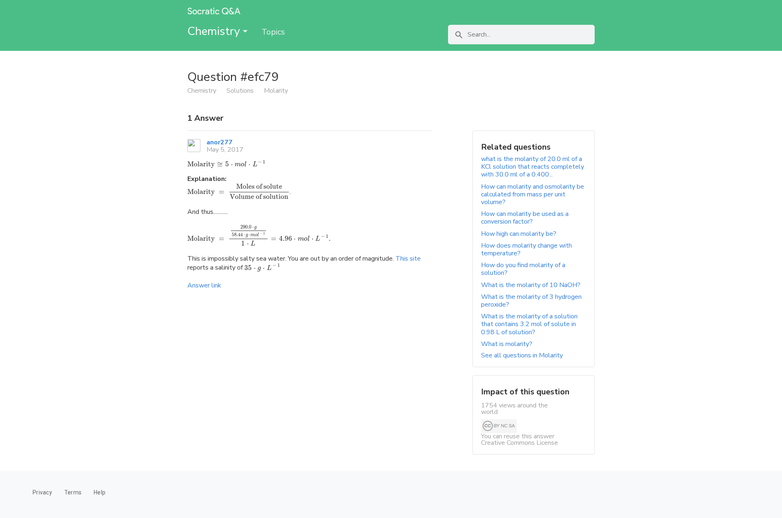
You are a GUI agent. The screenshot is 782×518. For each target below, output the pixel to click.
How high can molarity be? (518, 233)
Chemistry (215, 31)
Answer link (204, 285)
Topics (273, 31)
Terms (72, 492)
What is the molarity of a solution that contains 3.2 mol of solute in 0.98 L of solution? (529, 324)
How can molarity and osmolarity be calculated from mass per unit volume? (532, 194)
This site (408, 258)
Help (99, 492)
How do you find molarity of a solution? (523, 269)
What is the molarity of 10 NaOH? (530, 285)
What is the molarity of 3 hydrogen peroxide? (531, 300)
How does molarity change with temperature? (526, 249)
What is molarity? (506, 344)
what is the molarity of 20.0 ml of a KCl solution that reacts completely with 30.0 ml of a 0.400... (532, 167)
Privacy (42, 492)
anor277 (219, 142)
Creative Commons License (519, 442)
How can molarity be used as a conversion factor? (525, 217)
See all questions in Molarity (522, 355)
